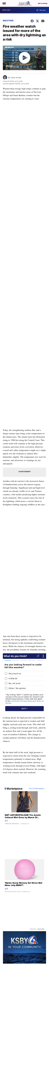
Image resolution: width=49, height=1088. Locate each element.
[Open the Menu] (4, 3)
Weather (8, 20)
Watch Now (42, 3)
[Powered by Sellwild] (40, 929)
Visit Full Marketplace (36, 788)
